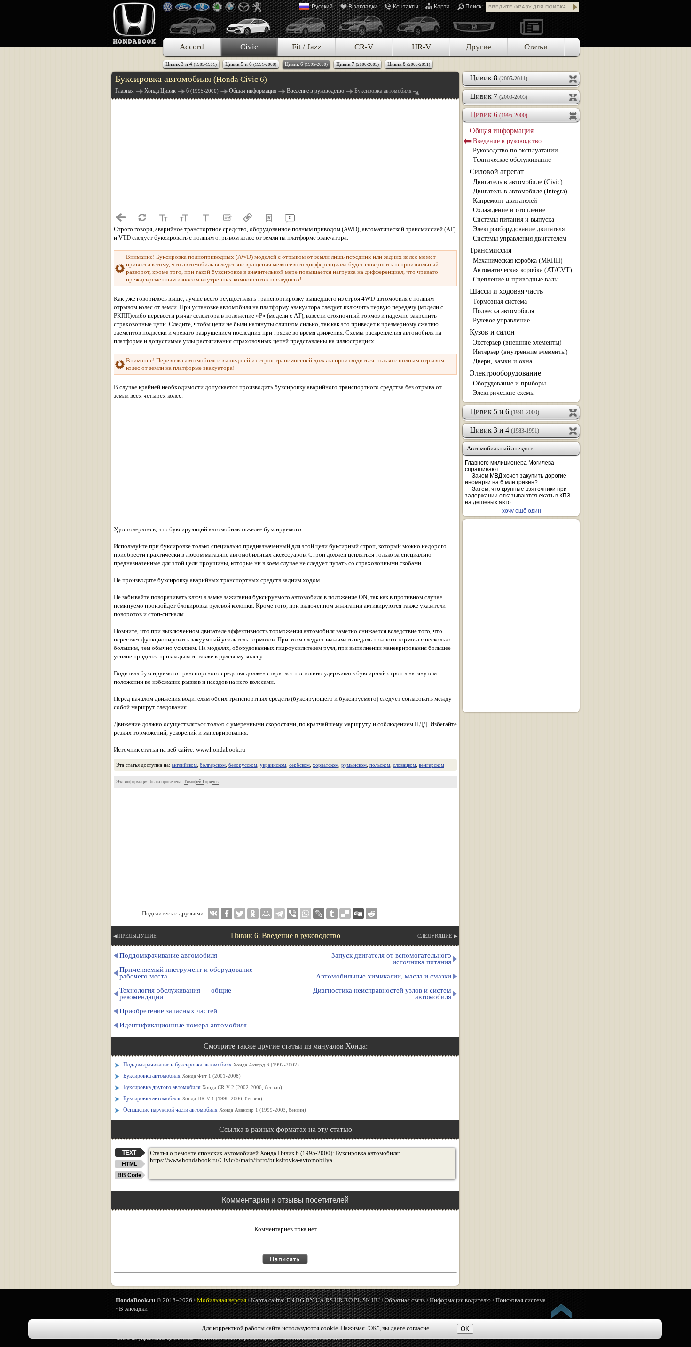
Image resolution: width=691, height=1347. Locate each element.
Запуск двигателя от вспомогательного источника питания (391, 959)
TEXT (129, 1152)
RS (329, 1300)
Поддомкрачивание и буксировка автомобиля (211, 1064)
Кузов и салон (492, 332)
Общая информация (502, 131)
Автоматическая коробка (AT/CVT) (522, 269)
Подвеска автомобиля (503, 310)
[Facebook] (226, 913)
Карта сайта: (268, 1300)
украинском (273, 765)
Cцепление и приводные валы (515, 279)
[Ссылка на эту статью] (248, 217)
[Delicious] (345, 913)
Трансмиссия (490, 250)
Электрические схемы (503, 392)
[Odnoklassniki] (253, 913)
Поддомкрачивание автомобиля (168, 955)
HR (338, 1300)
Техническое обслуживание (512, 159)
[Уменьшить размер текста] (163, 217)
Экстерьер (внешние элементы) (517, 342)
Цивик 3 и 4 (191, 64)
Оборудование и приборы (509, 383)
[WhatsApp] (305, 913)
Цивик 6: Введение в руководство (285, 935)
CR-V (363, 46)
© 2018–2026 (154, 1300)
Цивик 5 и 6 (250, 64)
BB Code (129, 1175)
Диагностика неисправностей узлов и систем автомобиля (382, 993)
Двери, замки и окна (502, 361)
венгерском (431, 765)
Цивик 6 (306, 64)
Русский (322, 6)
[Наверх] (561, 1312)
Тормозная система (500, 301)
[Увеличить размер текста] (184, 217)
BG (300, 1300)
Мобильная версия (221, 1300)
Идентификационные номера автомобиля (183, 1025)
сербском (299, 765)
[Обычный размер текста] (205, 217)
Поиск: (474, 6)
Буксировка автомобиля (182, 1076)
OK (465, 1328)
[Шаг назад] (121, 217)
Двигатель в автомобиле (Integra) (520, 191)
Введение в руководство (507, 140)
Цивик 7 (357, 64)
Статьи (536, 46)
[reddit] (371, 913)
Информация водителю (460, 1300)
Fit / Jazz (307, 46)
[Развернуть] (574, 78)
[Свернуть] (574, 114)
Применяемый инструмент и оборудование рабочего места (186, 973)
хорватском (325, 765)
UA (319, 1300)
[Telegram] (279, 913)
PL (357, 1300)
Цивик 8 (408, 64)
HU (375, 1300)
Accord (192, 46)
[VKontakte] (213, 913)
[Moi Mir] (266, 913)
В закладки (362, 6)
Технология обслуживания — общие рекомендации (175, 993)
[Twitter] (239, 913)
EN (290, 1300)
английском (184, 765)
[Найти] (575, 6)
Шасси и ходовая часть (506, 291)
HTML (129, 1164)
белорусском (242, 765)
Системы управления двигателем (519, 238)
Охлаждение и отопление (509, 210)
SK (366, 1300)
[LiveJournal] (318, 913)
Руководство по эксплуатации (515, 150)
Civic (249, 46)
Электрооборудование (505, 373)
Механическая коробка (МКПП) (518, 260)
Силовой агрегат (497, 172)
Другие (478, 46)
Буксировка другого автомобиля (202, 1087)
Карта (442, 6)
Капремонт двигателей (505, 200)
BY (310, 1300)
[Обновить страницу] (142, 217)
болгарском (213, 765)
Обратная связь (405, 1300)
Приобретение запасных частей (168, 1011)
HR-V (421, 46)
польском (379, 765)
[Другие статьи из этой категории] (227, 217)
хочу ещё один (521, 510)
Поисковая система (520, 1300)
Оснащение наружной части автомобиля (214, 1109)
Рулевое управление (501, 320)
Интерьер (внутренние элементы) (520, 351)
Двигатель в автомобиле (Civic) (518, 181)
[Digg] (358, 913)
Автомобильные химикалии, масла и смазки (383, 976)
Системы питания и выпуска (513, 219)
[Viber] (292, 913)
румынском (354, 765)
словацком (404, 765)
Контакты (405, 6)
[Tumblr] (332, 913)
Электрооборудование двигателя (519, 229)
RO (348, 1300)
